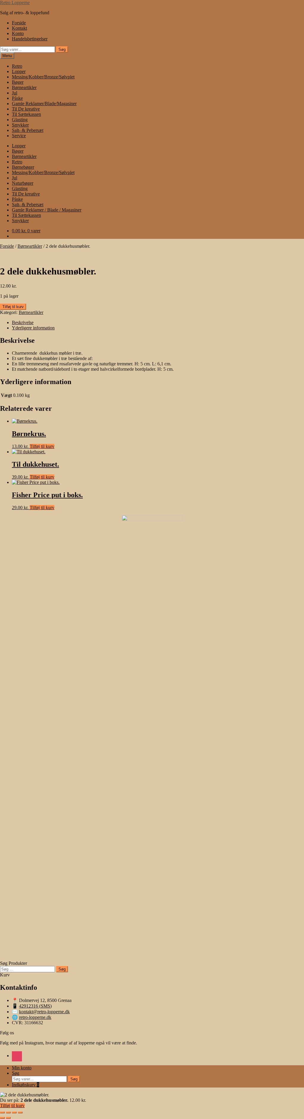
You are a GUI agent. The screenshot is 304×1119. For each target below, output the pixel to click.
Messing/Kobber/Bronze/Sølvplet (43, 76)
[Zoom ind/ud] (2, 1112)
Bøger (17, 82)
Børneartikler (24, 87)
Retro (17, 66)
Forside (19, 22)
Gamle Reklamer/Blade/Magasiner (44, 103)
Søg (62, 49)
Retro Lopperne (15, 2)
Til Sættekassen (26, 114)
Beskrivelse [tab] (23, 322)
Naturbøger (22, 183)
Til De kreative (26, 108)
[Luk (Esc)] (20, 1112)
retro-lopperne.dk (35, 1017)
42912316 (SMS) (35, 1005)
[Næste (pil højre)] (8, 1118)
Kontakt (19, 28)
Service (19, 135)
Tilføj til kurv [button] (42, 446)
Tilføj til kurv (13, 306)
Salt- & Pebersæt (27, 130)
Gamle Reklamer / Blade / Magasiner (46, 209)
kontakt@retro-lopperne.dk (44, 1011)
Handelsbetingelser (30, 38)
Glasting (20, 119)
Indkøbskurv (25, 1084)
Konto (18, 33)
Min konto (21, 1067)
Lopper (19, 71)
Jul (14, 92)
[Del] (14, 1112)
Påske (17, 98)
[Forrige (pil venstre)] (2, 1118)
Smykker (20, 124)
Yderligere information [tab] (33, 327)
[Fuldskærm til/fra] (8, 1112)
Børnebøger (23, 167)
